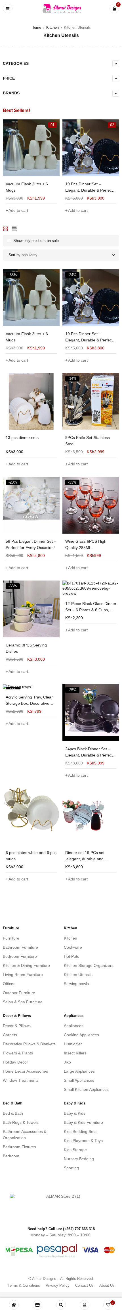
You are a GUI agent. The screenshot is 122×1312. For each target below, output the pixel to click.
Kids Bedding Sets (80, 1131)
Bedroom (11, 1156)
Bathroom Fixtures (19, 1147)
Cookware (73, 947)
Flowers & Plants (18, 1053)
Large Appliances (79, 1071)
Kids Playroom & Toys (83, 1140)
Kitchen (52, 27)
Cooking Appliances (81, 1035)
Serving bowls (76, 983)
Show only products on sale (36, 241)
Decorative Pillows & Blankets (29, 1044)
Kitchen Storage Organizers (88, 965)
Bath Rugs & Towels (21, 1122)
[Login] (84, 1305)
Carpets (10, 1035)
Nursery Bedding (79, 1158)
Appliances (73, 1025)
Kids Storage (75, 1149)
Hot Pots (71, 956)
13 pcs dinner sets (22, 437)
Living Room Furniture (23, 974)
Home (36, 27)
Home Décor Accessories (25, 1071)
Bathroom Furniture (20, 947)
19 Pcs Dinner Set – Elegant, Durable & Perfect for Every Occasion (89, 190)
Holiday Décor (15, 1062)
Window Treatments (21, 1080)
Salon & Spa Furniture (23, 1002)
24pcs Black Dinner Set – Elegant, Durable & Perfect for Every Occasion (89, 755)
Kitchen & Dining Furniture (26, 965)
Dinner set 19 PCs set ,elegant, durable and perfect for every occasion (88, 858)
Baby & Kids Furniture (83, 1122)
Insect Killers (75, 1053)
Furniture (11, 938)
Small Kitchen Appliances (86, 1089)
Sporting (71, 1168)
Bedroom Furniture (20, 956)
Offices (9, 983)
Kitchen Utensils (78, 974)
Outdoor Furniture (19, 992)
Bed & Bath (13, 1113)
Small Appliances (79, 1080)
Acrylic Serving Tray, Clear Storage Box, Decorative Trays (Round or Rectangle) (31, 703)
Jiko (67, 1062)
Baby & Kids (74, 1113)
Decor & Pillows (17, 1025)
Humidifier (73, 1044)
